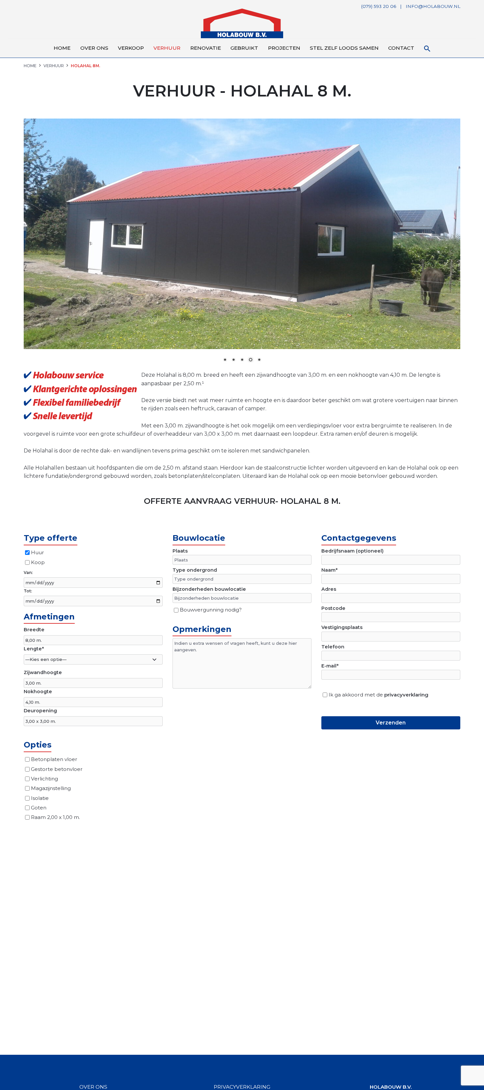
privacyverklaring (406, 695)
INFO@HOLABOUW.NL (433, 6)
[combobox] (93, 659)
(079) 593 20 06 (378, 6)
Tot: (28, 590)
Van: (28, 572)
